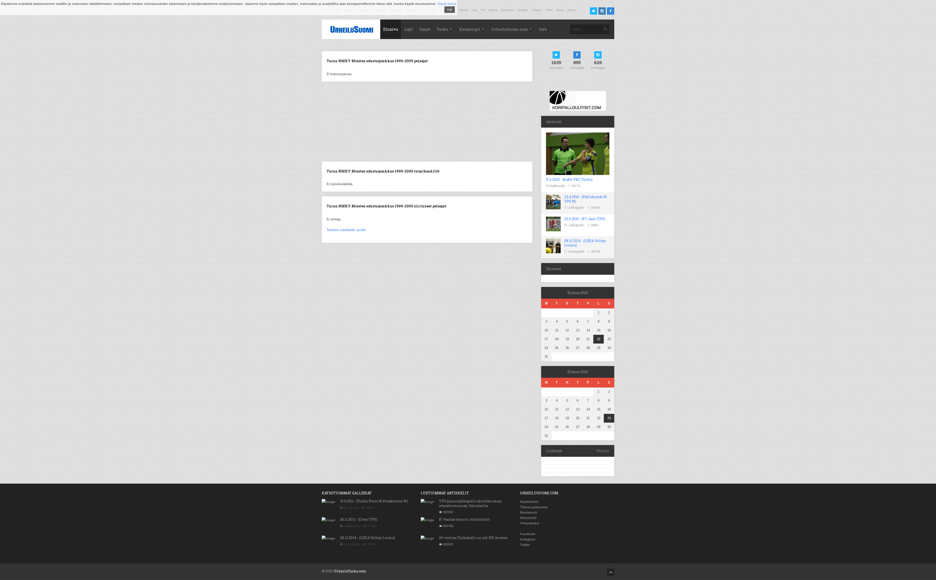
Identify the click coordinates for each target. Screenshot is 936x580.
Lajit (408, 29)
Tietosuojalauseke (534, 507)
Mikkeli (464, 10)
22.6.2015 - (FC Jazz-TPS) (584, 218)
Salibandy (557, 185)
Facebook (527, 534)
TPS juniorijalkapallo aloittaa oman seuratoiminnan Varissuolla (470, 503)
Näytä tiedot (447, 4)
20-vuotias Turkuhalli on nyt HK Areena (473, 537)
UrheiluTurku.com (350, 571)
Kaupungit (469, 29)
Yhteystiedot (529, 523)
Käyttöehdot (529, 502)
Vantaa (571, 10)
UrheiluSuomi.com (509, 29)
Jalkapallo (576, 207)
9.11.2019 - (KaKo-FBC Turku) (569, 179)
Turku (549, 10)
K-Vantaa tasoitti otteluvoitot (464, 519)
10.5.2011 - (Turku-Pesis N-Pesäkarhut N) (374, 501)
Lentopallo (576, 251)
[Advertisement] (427, 121)
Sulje (449, 9)
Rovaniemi (507, 10)
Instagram (528, 539)
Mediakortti (528, 512)
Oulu (474, 10)
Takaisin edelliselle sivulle (346, 230)
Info (543, 29)
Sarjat (424, 29)
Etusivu (390, 29)
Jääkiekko (352, 526)
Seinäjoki (522, 10)
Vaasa (560, 10)
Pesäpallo (351, 507)
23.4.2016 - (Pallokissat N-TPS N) (586, 199)
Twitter (525, 545)
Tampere (536, 10)
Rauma (493, 10)
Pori (483, 10)
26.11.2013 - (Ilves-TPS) (358, 519)
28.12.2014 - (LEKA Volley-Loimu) (585, 242)
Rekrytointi (528, 518)
